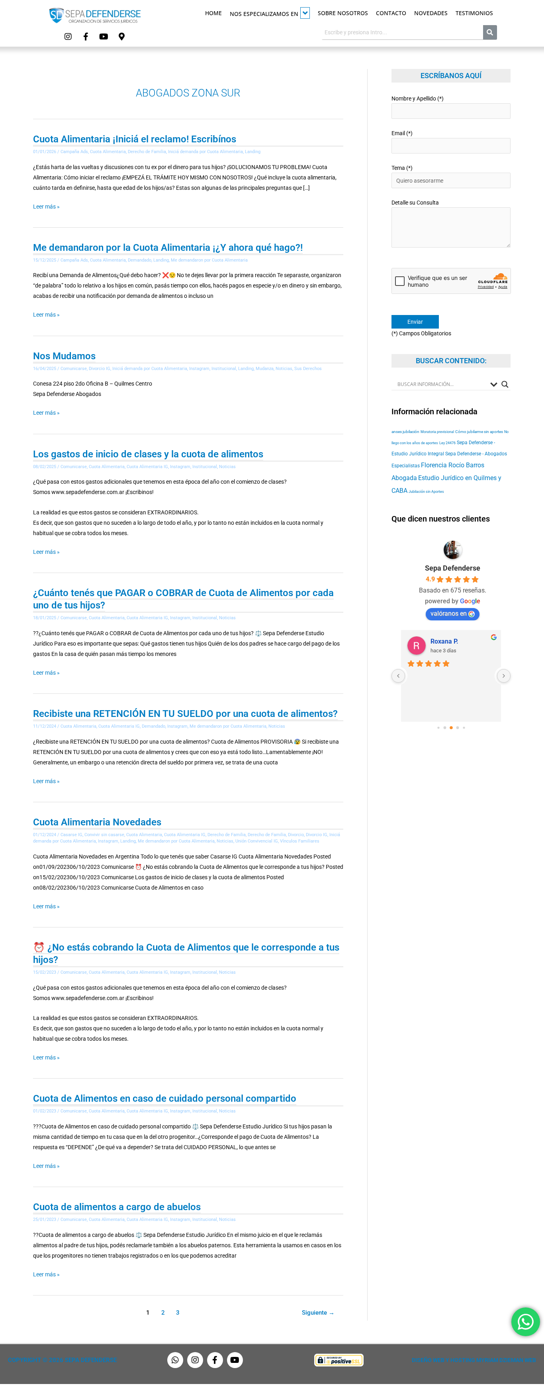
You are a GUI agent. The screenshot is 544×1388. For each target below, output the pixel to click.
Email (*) (402, 133)
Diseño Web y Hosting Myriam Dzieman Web (474, 1360)
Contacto (391, 13)
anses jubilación (405, 431)
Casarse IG (71, 834)
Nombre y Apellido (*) (417, 98)
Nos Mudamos (64, 356)
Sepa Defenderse (452, 568)
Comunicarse (74, 368)
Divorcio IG (99, 368)
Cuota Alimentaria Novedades (97, 822)
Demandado (139, 260)
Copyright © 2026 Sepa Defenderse (62, 1360)
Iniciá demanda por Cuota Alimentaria (205, 151)
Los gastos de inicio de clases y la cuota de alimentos (148, 454)
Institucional (223, 368)
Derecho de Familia (147, 151)
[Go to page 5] (464, 727)
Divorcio (296, 834)
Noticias (284, 368)
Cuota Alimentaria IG (147, 466)
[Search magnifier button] (505, 384)
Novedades (431, 13)
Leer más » (46, 205)
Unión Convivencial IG (256, 841)
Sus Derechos (308, 368)
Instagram (199, 368)
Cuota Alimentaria (108, 151)
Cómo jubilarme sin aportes (479, 431)
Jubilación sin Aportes (426, 491)
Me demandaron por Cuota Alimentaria (209, 260)
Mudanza (265, 368)
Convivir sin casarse (104, 834)
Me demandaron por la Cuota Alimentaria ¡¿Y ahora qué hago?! (168, 247)
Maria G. (443, 641)
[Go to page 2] (444, 727)
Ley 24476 (447, 443)
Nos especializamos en (264, 14)
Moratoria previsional (437, 431)
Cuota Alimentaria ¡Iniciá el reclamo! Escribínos (134, 139)
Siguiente (318, 1312)
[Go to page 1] (438, 727)
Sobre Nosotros (343, 13)
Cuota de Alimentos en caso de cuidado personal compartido (164, 1098)
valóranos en (449, 613)
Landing (252, 151)
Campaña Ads (74, 151)
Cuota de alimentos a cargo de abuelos (117, 1207)
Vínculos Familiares (299, 841)
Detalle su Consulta (415, 202)
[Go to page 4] (457, 727)
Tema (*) (402, 168)
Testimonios (474, 13)
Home (213, 13)
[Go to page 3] (451, 727)
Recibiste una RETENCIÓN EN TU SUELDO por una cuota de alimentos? (185, 713)
